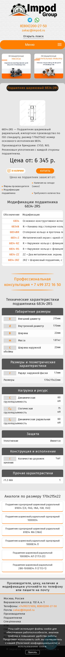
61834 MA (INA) (32, 532)
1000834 (32, 520)
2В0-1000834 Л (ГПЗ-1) (32, 568)
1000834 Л (32, 544)
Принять (32, 652)
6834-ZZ (14, 254)
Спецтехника (12, 621)
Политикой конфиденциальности (37, 643)
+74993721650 (27, 606)
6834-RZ (14, 243)
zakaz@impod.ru (33, 30)
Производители (14, 613)
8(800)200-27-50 (33, 26)
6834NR (14, 232)
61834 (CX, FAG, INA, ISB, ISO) (32, 508)
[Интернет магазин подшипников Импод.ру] (32, 9)
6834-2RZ (13, 260)
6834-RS (14, 248)
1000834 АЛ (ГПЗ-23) (32, 556)
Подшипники (13, 617)
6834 (16, 221)
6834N (15, 226)
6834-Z (15, 237)
